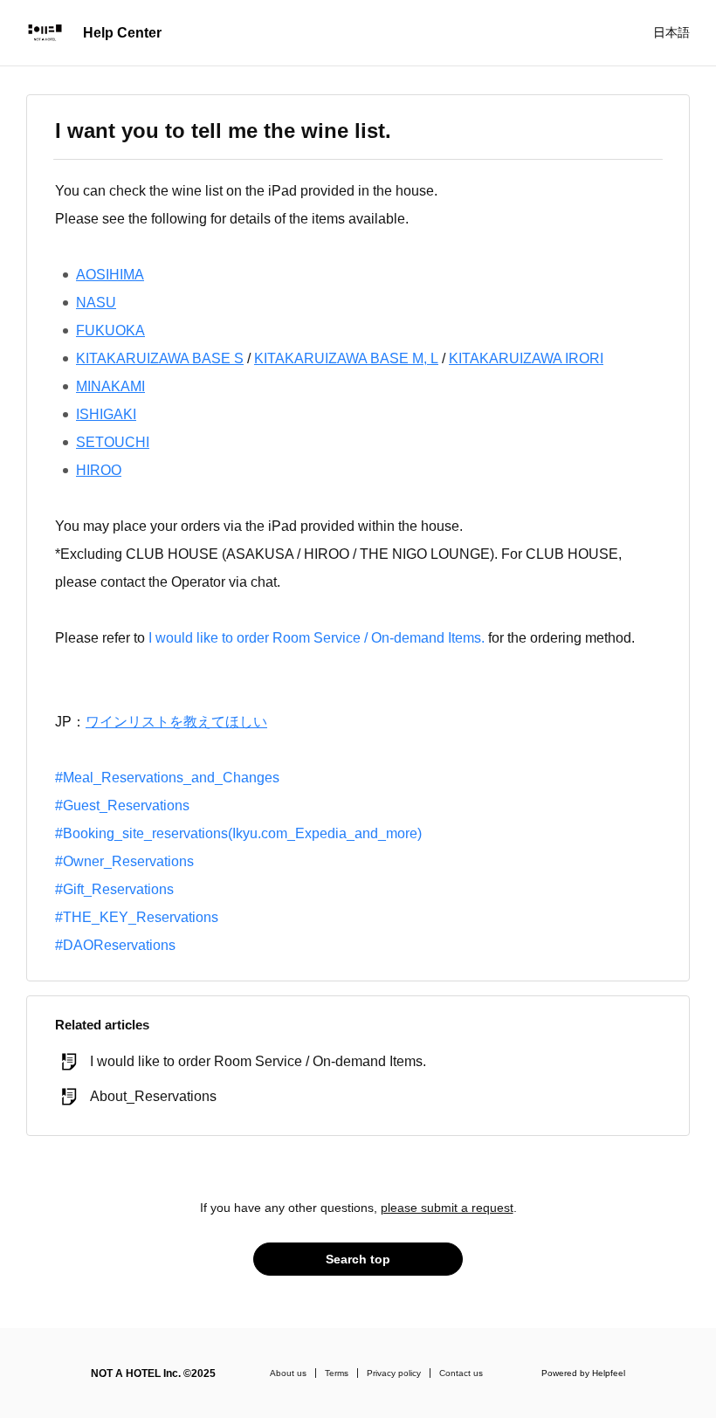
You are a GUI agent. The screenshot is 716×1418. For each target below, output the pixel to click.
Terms (336, 1373)
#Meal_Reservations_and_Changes (167, 777)
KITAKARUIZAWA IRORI (526, 358)
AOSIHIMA (110, 274)
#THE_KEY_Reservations (136, 917)
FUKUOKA (110, 330)
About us (288, 1373)
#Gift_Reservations (114, 889)
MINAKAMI (110, 386)
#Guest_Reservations (122, 805)
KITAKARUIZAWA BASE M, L (346, 358)
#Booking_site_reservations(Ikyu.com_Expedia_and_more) (238, 833)
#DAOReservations (115, 945)
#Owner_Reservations (124, 861)
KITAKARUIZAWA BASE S (160, 358)
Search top (358, 1259)
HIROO (98, 470)
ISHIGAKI (106, 414)
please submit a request (447, 1208)
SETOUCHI (112, 442)
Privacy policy (394, 1373)
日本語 (671, 32)
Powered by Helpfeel (583, 1373)
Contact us (461, 1373)
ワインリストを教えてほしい (176, 721)
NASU (96, 302)
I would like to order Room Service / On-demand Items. (316, 637)
